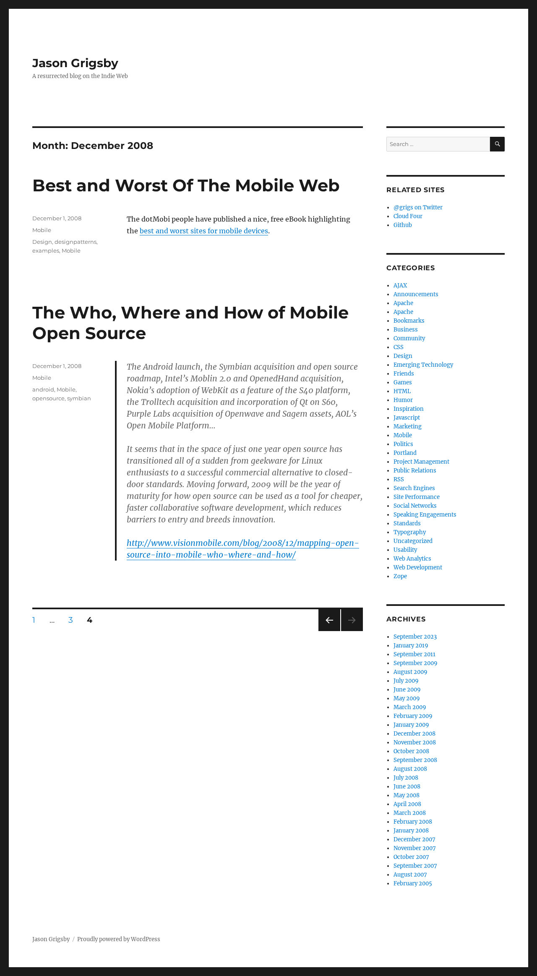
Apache (403, 303)
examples (45, 250)
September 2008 (415, 760)
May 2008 (407, 795)
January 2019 (411, 645)
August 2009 (411, 672)
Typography (410, 532)
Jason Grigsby (75, 63)
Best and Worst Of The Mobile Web (186, 185)
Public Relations (415, 470)
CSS (399, 347)
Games (403, 382)
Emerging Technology (423, 364)
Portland (405, 453)
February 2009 (413, 716)
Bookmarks (409, 320)
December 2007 (414, 839)
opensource (48, 398)
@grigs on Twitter (418, 207)
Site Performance (417, 497)
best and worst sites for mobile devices (204, 231)
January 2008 (411, 830)
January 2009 (411, 724)
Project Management (421, 461)
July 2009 (406, 680)
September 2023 (415, 636)
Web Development (418, 567)
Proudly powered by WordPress (118, 939)
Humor (403, 400)
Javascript (407, 417)
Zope (400, 576)
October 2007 (411, 857)
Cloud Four (408, 216)
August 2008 (410, 768)
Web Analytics (412, 558)
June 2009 (407, 689)
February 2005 (413, 883)
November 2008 (415, 742)
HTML (402, 391)
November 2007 (415, 848)
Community (409, 338)
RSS (399, 479)
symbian (79, 398)
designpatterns (75, 241)
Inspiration (409, 408)
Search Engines (414, 488)
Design (42, 241)
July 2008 (406, 777)
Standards (407, 523)
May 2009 (407, 698)
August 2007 (410, 874)
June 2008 (407, 786)
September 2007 (415, 865)
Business (406, 329)
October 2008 (411, 751)
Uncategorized (413, 541)
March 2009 (410, 707)
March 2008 (410, 813)
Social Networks (415, 505)
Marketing (408, 426)
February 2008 (413, 821)
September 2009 (416, 663)
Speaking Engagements (425, 514)
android (43, 389)
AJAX (400, 285)
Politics (403, 444)
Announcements (416, 294)
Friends (404, 373)
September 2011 (414, 654)
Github (403, 225)
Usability (405, 549)
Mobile (41, 230)
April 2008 (407, 804)
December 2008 (414, 733)
